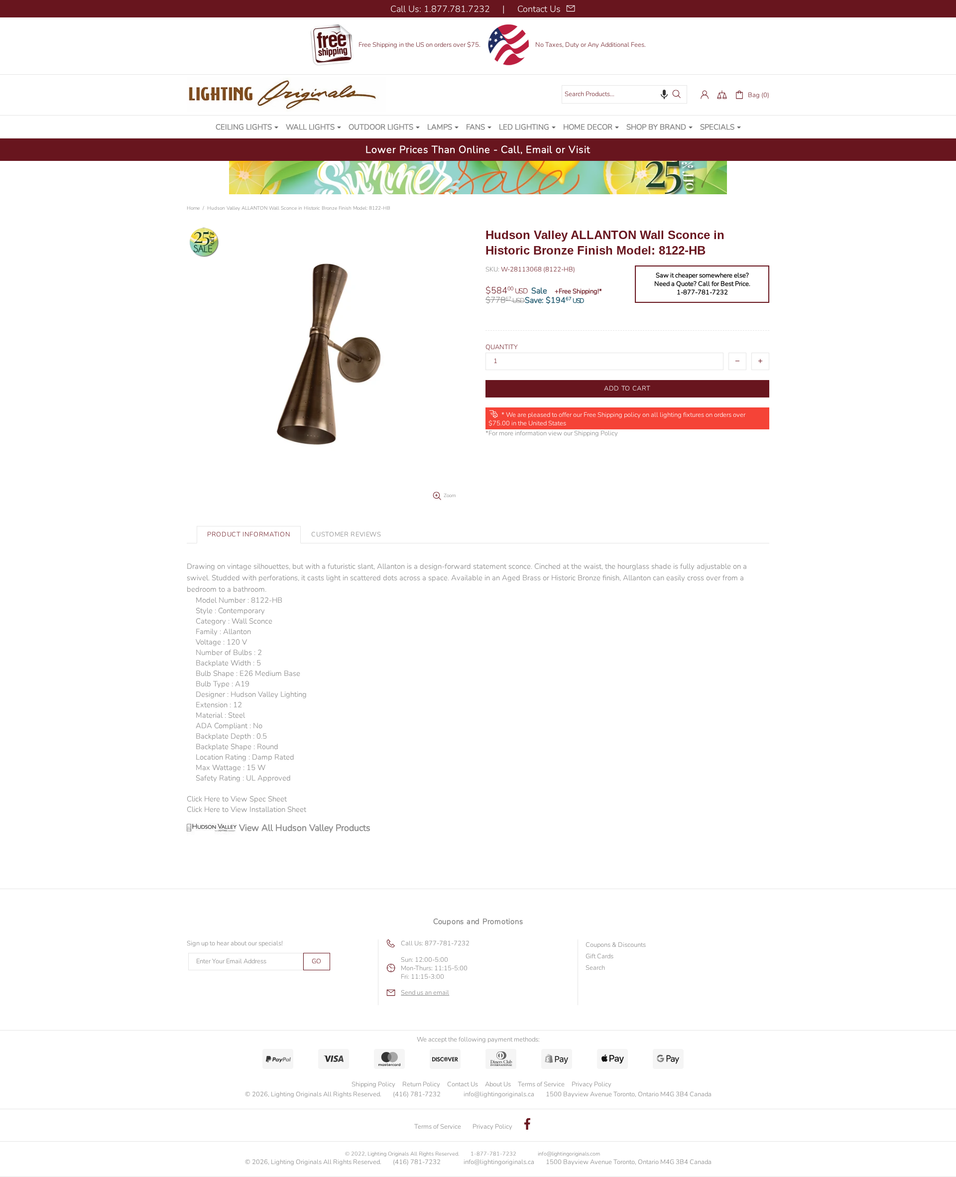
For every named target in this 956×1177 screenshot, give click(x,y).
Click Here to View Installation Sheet (246, 809)
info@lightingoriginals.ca (499, 1094)
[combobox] (624, 94)
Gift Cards (599, 956)
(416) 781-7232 (417, 1094)
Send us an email (425, 993)
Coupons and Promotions (478, 921)
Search (595, 968)
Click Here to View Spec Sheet (237, 799)
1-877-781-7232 (493, 1154)
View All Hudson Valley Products (304, 828)
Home (193, 208)
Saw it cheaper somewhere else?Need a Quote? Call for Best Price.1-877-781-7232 (702, 284)
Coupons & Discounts (616, 945)
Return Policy (421, 1084)
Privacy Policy (591, 1084)
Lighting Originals (286, 94)
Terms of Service (541, 1084)
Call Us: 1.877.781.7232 (440, 9)
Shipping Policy (596, 433)
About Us (498, 1084)
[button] (664, 94)
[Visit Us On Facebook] (527, 1125)
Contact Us (462, 1084)
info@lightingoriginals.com (569, 1154)
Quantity (501, 347)
